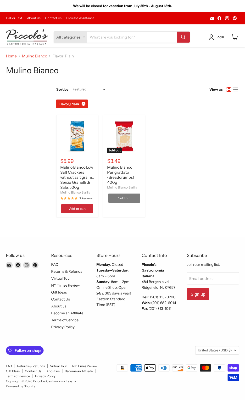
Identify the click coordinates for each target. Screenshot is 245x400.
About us (58, 306)
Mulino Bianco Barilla (75, 192)
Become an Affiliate (67, 313)
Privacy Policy (63, 327)
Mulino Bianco (34, 56)
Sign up (198, 294)
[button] (217, 37)
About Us (33, 18)
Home (11, 56)
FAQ (54, 264)
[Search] (183, 37)
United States (215, 350)
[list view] (235, 89)
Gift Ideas (59, 292)
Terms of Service (64, 320)
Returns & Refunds (66, 271)
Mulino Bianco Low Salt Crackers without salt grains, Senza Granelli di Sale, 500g (77, 177)
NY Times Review (65, 285)
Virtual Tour (61, 278)
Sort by (62, 89)
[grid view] (229, 89)
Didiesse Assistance (80, 18)
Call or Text (14, 18)
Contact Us (53, 18)
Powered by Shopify (20, 386)
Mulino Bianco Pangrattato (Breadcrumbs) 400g (120, 175)
